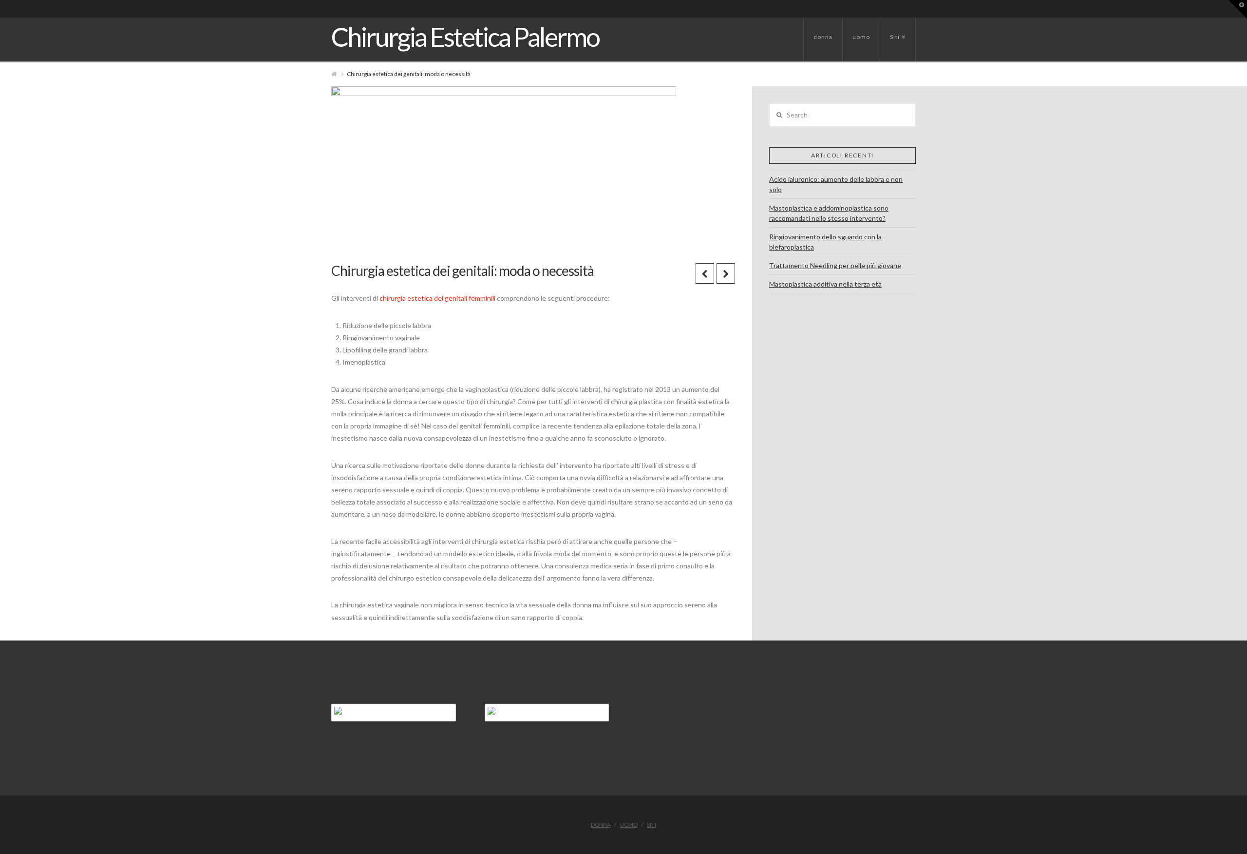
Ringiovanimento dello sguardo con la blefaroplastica (825, 242)
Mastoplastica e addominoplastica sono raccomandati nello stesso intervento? (828, 213)
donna (822, 36)
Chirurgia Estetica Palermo (465, 37)
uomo (861, 36)
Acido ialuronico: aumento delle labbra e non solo (836, 184)
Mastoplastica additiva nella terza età (825, 284)
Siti (896, 29)
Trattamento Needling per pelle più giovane (835, 265)
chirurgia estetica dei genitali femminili (437, 298)
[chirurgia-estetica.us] (393, 712)
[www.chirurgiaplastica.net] (547, 712)
